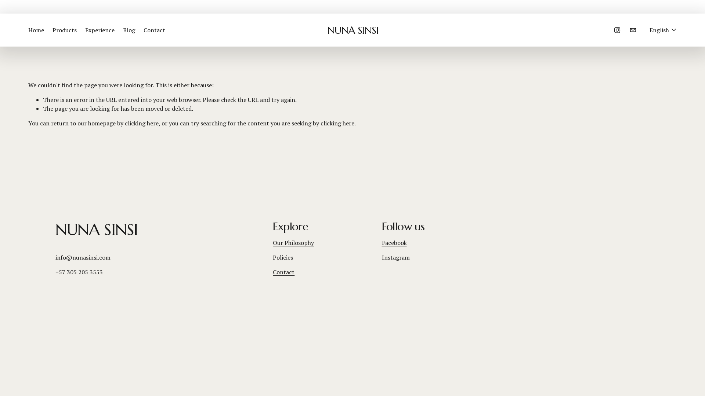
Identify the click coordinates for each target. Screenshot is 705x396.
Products (65, 30)
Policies (283, 257)
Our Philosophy (293, 243)
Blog (129, 30)
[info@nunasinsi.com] (633, 30)
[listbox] (663, 30)
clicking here (142, 123)
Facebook (394, 243)
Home (36, 30)
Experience (100, 30)
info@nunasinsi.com (83, 257)
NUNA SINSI (353, 30)
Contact (154, 30)
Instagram (396, 257)
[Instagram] (617, 30)
